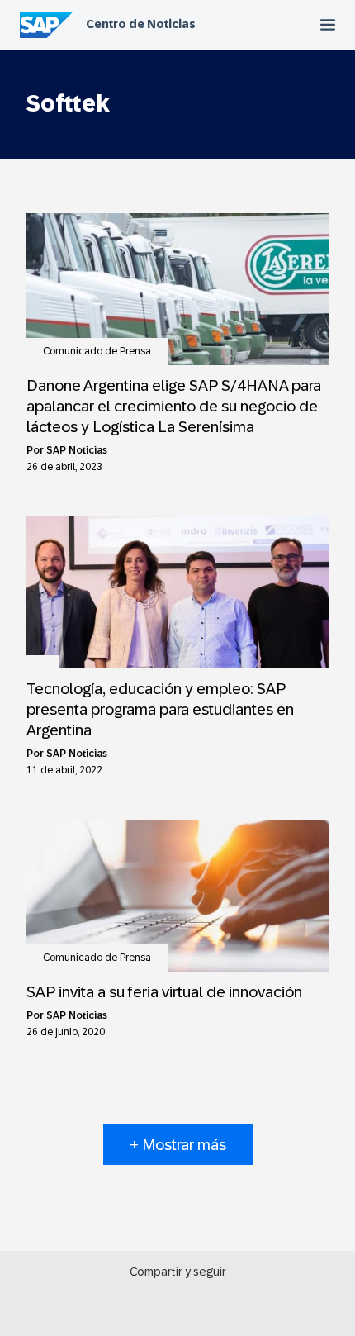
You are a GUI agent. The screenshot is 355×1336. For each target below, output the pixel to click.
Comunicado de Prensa (97, 351)
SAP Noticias (76, 450)
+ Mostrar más (178, 1144)
